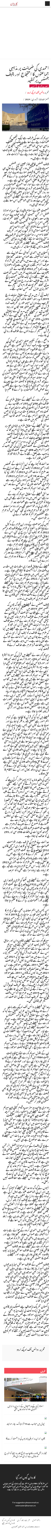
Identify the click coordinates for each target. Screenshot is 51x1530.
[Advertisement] (25, 34)
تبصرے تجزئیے (42, 85)
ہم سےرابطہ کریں (23, 1520)
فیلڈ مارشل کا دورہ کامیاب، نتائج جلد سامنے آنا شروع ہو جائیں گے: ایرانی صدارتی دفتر (25, 1454)
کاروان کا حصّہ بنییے (8, 1523)
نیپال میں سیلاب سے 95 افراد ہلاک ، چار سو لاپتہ (25, 1423)
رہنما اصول (36, 1520)
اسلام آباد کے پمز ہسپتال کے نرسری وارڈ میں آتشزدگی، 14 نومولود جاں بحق (25, 1407)
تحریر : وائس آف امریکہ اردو (31, 1349)
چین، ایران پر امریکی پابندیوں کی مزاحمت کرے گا (25, 1438)
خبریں (33, 85)
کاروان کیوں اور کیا (8, 1520)
